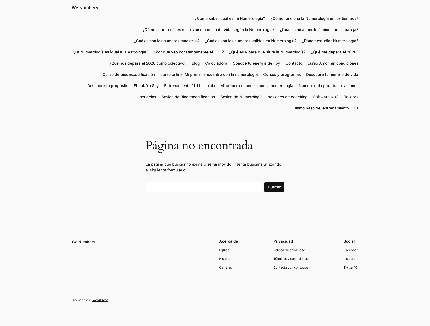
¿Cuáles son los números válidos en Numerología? (251, 41)
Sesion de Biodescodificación (188, 97)
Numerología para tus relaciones (328, 85)
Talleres (351, 97)
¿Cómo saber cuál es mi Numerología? (229, 18)
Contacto (294, 63)
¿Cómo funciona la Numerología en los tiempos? (314, 18)
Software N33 (326, 97)
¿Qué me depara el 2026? (334, 52)
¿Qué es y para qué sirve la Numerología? (267, 52)
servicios (148, 97)
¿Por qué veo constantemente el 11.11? (189, 52)
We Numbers (85, 7)
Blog (196, 63)
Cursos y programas (282, 74)
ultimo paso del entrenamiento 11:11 (326, 108)
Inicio (210, 85)
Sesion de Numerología (241, 97)
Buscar (274, 187)
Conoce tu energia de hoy (256, 63)
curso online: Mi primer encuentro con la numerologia (209, 74)
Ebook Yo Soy (146, 85)
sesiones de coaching (288, 97)
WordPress (100, 300)
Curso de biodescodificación (129, 74)
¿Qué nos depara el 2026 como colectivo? (147, 63)
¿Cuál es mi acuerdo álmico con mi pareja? (319, 29)
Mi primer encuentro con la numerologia (256, 85)
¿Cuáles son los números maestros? (167, 41)
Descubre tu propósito (107, 85)
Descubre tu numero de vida (332, 74)
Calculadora (216, 63)
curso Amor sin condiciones (333, 63)
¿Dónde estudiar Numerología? (330, 41)
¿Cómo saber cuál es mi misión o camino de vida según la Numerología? (208, 29)
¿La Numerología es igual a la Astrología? (110, 52)
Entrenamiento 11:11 (182, 85)
